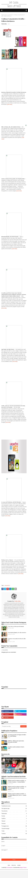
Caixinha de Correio (14, 806)
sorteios (14, 833)
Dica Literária (14, 811)
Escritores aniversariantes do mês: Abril (16, 747)
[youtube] (7, 717)
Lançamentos (10, 14)
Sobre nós (13, 865)
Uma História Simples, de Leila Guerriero (17, 632)
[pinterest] (7, 714)
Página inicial (4, 14)
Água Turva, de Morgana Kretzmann (16, 626)
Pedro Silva (4, 23)
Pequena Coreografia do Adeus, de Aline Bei (17, 639)
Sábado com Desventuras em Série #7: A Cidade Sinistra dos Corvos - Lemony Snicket (17, 795)
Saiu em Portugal (14, 828)
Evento (14, 816)
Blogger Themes (23, 867)
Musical (14, 821)
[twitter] (20, 711)
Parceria (14, 823)
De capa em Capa (14, 808)
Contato (19, 865)
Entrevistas (14, 813)
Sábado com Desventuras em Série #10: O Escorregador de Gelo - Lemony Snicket (17, 788)
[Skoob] (20, 717)
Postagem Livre (14, 826)
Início (9, 865)
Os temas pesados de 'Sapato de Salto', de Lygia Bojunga (17, 735)
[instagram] (20, 714)
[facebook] (7, 711)
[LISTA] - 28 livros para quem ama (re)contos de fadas (16, 741)
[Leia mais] (9, 104)
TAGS (14, 831)
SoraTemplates (9, 867)
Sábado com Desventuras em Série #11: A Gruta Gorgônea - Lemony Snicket (17, 781)
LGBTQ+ (14, 818)
